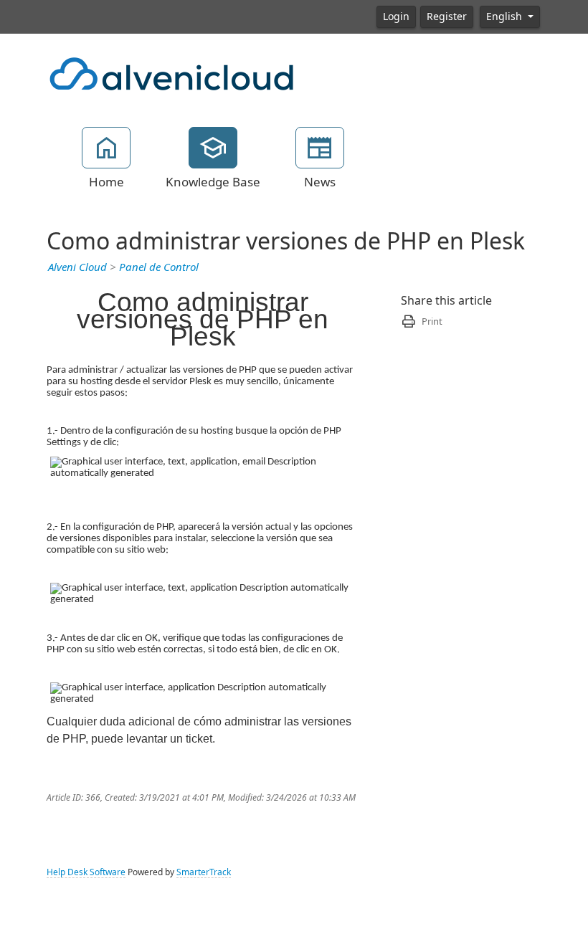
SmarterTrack (203, 872)
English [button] (505, 16)
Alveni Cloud (77, 267)
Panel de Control (159, 267)
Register (447, 16)
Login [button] (396, 16)
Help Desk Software (86, 872)
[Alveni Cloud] (172, 72)
